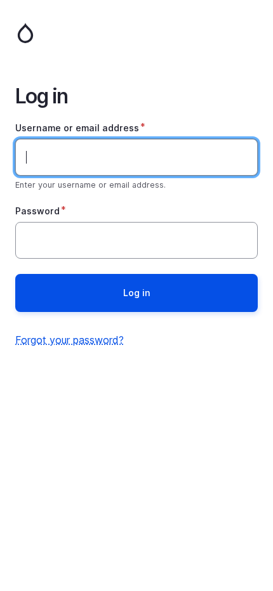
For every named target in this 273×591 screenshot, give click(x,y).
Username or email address (77, 127)
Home (136, 33)
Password (37, 210)
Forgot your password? (69, 340)
